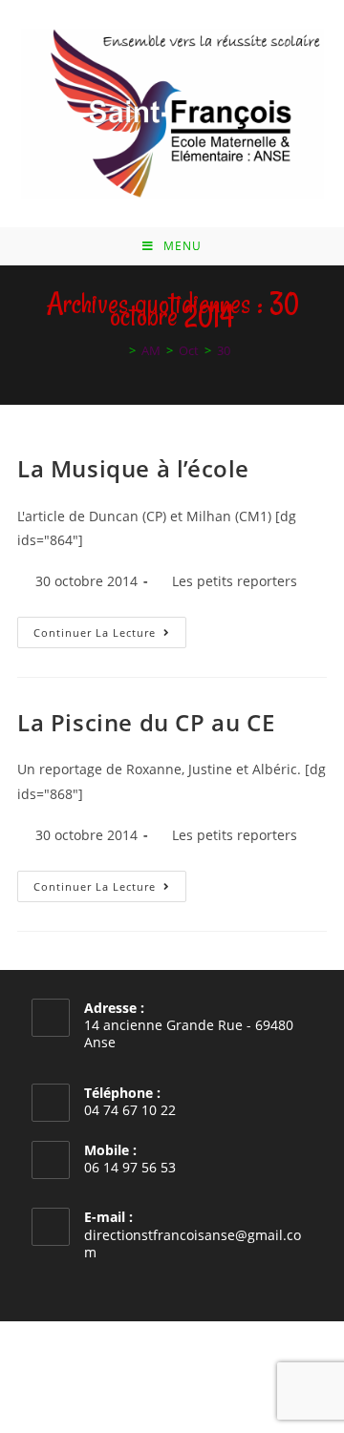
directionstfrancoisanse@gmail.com (192, 1243)
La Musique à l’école (133, 468)
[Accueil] (118, 350)
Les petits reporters (234, 581)
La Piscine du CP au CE (145, 722)
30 (223, 350)
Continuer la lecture (109, 635)
